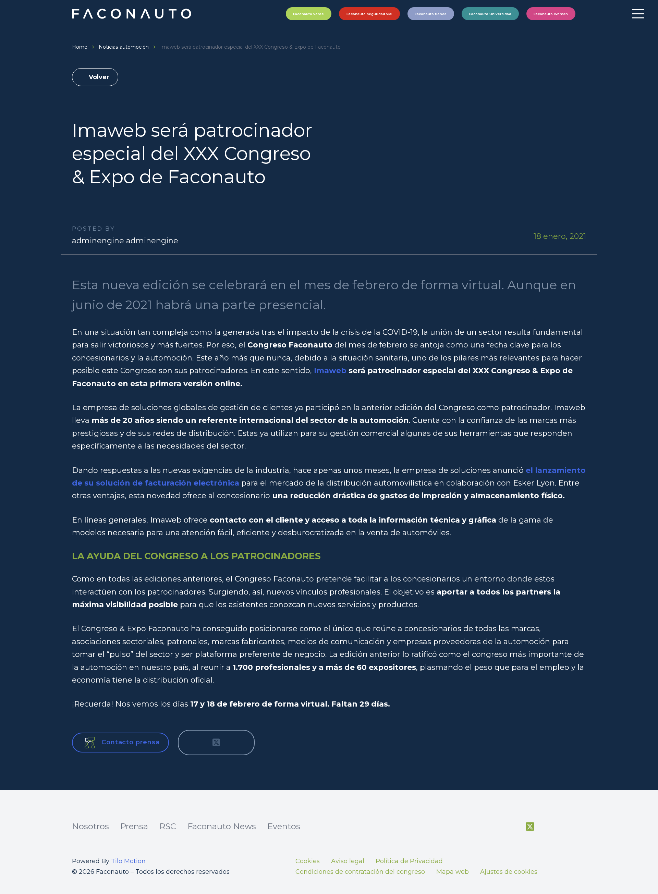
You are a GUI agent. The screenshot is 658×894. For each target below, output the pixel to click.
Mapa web (452, 871)
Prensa (134, 826)
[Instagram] (564, 827)
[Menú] (638, 13)
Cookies (307, 861)
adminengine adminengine (125, 240)
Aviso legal (347, 861)
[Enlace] (132, 14)
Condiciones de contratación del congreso (360, 871)
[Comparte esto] (193, 742)
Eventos (283, 826)
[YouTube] (547, 827)
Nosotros (90, 826)
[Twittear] (216, 742)
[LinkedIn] (582, 827)
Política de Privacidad (409, 861)
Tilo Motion (128, 861)
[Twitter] (530, 827)
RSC (167, 826)
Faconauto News (221, 826)
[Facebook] (512, 827)
